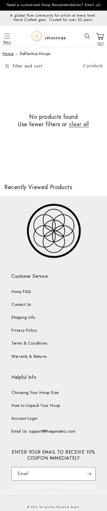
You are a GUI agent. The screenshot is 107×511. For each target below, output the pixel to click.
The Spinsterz (47, 507)
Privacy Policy (24, 330)
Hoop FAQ (21, 291)
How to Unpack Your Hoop (35, 405)
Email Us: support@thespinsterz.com (43, 431)
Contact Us (21, 304)
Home (8, 54)
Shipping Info (23, 317)
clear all (79, 124)
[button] (7, 36)
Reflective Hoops (35, 54)
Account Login (24, 418)
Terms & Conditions (29, 343)
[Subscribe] (89, 474)
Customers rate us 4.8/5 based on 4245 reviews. (53, 489)
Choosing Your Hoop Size (35, 392)
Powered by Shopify (68, 507)
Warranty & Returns (29, 356)
